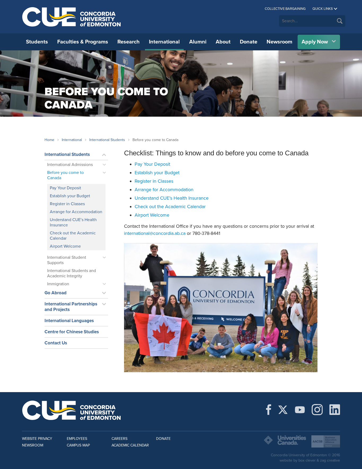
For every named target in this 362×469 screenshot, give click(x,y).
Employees (77, 438)
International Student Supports (66, 260)
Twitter (283, 409)
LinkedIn (334, 409)
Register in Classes (67, 204)
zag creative (330, 460)
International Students (107, 140)
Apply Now (315, 42)
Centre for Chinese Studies (72, 332)
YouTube (300, 409)
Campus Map (78, 445)
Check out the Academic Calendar (73, 235)
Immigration (58, 284)
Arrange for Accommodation (76, 211)
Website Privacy (37, 438)
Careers (119, 438)
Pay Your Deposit (65, 188)
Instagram (317, 409)
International (164, 42)
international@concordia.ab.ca (155, 233)
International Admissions (70, 164)
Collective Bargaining (285, 9)
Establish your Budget (70, 196)
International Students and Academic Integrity (71, 273)
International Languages (69, 320)
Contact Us (56, 343)
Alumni (197, 42)
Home (49, 140)
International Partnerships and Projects (71, 306)
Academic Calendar (130, 445)
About (223, 42)
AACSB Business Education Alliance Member (325, 441)
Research (128, 42)
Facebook (268, 409)
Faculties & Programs (82, 42)
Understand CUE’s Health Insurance (73, 222)
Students (37, 42)
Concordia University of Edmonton (71, 17)
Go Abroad (56, 293)
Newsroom (279, 42)
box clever (307, 460)
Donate (248, 42)
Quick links (322, 9)
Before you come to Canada (65, 175)
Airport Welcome (65, 246)
